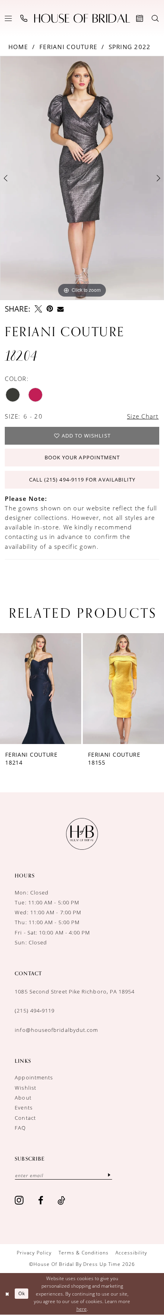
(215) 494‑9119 (35, 1010)
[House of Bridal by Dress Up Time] (82, 18)
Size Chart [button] (143, 416)
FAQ (20, 1127)
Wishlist (25, 1087)
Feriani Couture (68, 47)
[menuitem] (8, 18)
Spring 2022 (130, 47)
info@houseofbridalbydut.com (56, 1029)
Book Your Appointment (82, 457)
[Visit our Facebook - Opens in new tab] (41, 1200)
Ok (21, 1293)
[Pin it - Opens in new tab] (50, 309)
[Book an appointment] (140, 18)
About (23, 1097)
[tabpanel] (82, 178)
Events (23, 1107)
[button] (8, 18)
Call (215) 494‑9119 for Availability (82, 479)
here (81, 1308)
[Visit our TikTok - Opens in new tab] (62, 1200)
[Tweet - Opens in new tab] (38, 309)
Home (18, 47)
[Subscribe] (109, 1175)
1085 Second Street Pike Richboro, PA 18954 (75, 991)
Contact (25, 1117)
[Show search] (155, 18)
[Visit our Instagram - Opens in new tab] (19, 1200)
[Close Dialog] (7, 1294)
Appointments (34, 1077)
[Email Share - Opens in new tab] (60, 309)
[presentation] (48, 688)
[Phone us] (24, 18)
